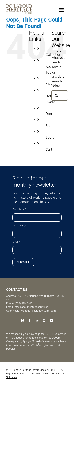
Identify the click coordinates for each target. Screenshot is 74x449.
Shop (49, 126)
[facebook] (29, 320)
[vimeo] (44, 320)
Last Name (19, 225)
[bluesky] (22, 320)
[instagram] (37, 320)
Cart (49, 149)
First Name (19, 209)
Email (16, 241)
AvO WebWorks (40, 373)
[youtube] (51, 320)
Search (51, 137)
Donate (51, 114)
